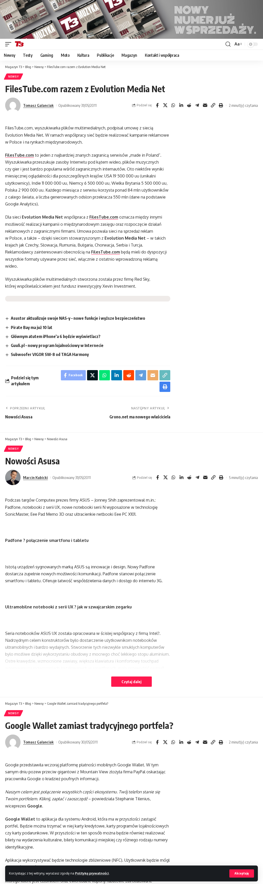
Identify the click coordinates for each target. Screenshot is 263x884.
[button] (241, 873)
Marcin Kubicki (35, 477)
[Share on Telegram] (197, 105)
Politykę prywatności (92, 873)
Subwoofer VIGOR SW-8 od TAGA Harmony (50, 354)
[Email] (205, 105)
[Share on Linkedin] (181, 105)
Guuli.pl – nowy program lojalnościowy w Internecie (57, 345)
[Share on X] (165, 105)
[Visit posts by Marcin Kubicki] (13, 477)
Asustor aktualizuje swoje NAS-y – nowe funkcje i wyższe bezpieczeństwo (78, 318)
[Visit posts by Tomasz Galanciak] (13, 105)
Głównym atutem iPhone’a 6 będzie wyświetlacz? (55, 336)
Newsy (13, 76)
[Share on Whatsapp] (173, 105)
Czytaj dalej (131, 681)
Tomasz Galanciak (38, 105)
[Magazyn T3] (19, 44)
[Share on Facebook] (157, 105)
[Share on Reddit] (189, 105)
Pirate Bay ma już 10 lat (31, 327)
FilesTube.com (19, 155)
